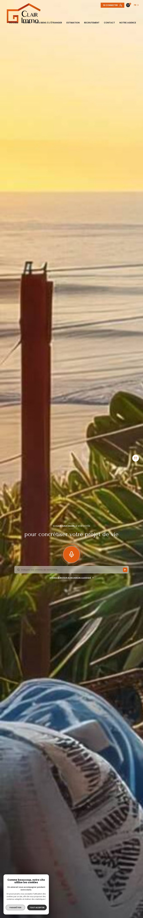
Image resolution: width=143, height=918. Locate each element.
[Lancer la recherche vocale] (71, 554)
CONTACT (109, 23)
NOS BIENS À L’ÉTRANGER (48, 23)
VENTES (27, 23)
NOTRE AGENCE (127, 23)
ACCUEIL (13, 23)
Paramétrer (15, 907)
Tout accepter (37, 907)
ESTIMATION (73, 23)
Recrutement (91, 23)
